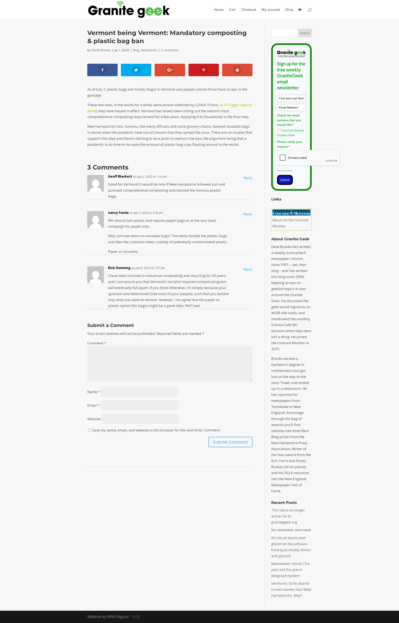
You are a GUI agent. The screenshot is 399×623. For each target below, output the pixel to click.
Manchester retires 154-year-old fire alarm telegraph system (290, 569)
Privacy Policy (285, 170)
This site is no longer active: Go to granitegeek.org (288, 516)
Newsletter (149, 50)
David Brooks (101, 50)
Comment (96, 343)
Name (93, 391)
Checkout (248, 10)
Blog (136, 50)
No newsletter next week (291, 529)
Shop (289, 10)
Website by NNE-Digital (108, 616)
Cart (232, 10)
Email (93, 405)
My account (270, 10)
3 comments (170, 50)
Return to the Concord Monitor (290, 223)
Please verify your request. (289, 144)
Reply (247, 177)
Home (219, 10)
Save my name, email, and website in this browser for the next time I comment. (156, 430)
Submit (284, 180)
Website (94, 418)
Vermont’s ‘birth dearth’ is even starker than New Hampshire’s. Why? (291, 589)
